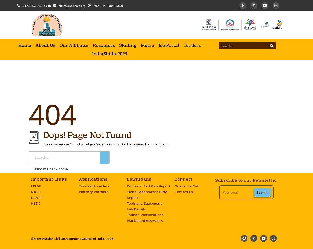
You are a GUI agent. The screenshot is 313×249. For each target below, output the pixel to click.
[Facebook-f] (242, 5)
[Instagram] (273, 238)
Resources (104, 45)
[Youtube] (264, 5)
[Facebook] (244, 238)
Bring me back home (50, 169)
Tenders (192, 45)
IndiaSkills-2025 (109, 53)
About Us (45, 45)
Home (24, 45)
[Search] (272, 45)
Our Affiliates (74, 45)
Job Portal (169, 45)
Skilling (127, 45)
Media (147, 45)
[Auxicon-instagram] (276, 5)
